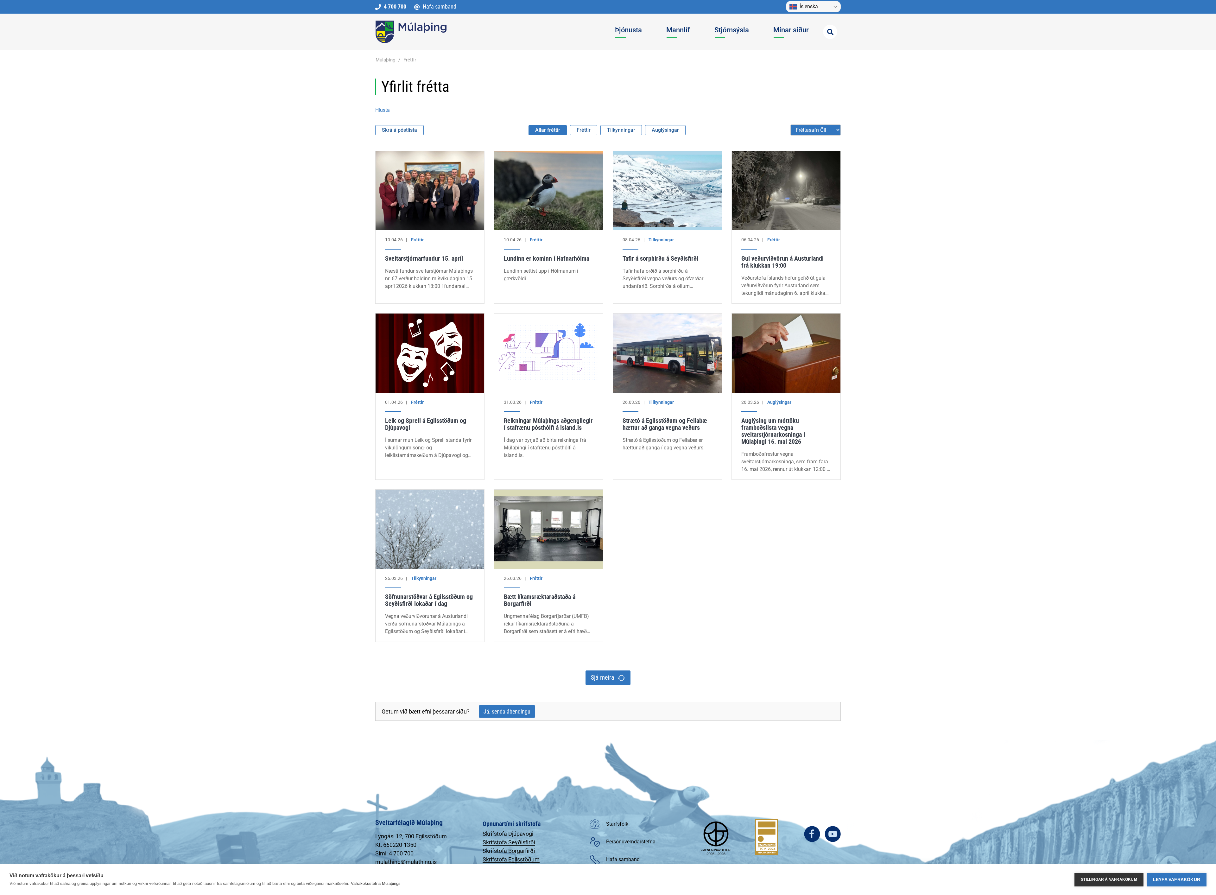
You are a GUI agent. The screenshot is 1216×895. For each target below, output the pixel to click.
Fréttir (409, 60)
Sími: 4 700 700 (394, 853)
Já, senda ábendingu (507, 711)
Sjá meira (602, 677)
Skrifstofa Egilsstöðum (511, 859)
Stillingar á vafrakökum (1109, 879)
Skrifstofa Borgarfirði (509, 850)
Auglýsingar (665, 130)
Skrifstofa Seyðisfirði (509, 842)
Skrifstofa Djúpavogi (508, 833)
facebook (812, 834)
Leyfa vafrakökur (1176, 879)
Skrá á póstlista (399, 130)
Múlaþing (385, 60)
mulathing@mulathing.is (406, 862)
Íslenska (809, 6)
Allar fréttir (547, 130)
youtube (833, 834)
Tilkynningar (621, 130)
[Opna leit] (830, 32)
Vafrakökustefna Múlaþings (376, 883)
